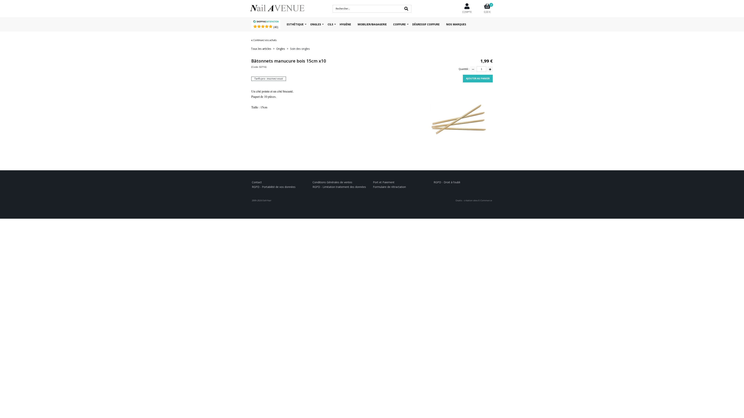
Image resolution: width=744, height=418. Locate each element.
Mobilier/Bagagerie (372, 24)
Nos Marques (456, 24)
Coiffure (399, 24)
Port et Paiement (383, 182)
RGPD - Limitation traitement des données (339, 187)
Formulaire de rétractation (389, 187)
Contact (257, 182)
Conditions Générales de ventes (332, 182)
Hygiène (345, 24)
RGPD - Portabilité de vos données (273, 187)
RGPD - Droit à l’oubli (447, 182)
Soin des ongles (300, 49)
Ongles (315, 24)
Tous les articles (261, 49)
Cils (330, 24)
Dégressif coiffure (426, 24)
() (275, 27)
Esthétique (295, 24)
